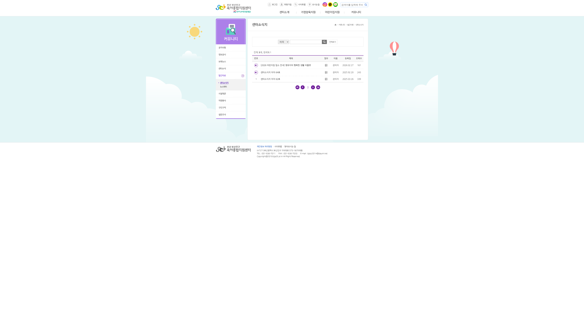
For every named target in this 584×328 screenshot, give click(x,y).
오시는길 (316, 4)
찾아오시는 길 (290, 146)
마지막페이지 (318, 87)
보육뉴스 (222, 61)
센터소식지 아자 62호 (270, 79)
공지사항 (222, 47)
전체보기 (332, 42)
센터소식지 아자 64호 (270, 72)
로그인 (275, 4)
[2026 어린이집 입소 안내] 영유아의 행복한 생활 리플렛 (286, 65)
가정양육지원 (308, 12)
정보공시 (222, 54)
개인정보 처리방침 (264, 146)
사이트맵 (302, 4)
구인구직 (222, 107)
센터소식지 (224, 83)
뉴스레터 (223, 87)
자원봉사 (222, 100)
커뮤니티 (356, 12)
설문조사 (222, 114)
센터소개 (284, 12)
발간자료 (222, 75)
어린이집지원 (332, 12)
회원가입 (288, 4)
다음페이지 (313, 87)
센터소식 (222, 68)
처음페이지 (297, 87)
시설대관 (222, 93)
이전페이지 (303, 87)
